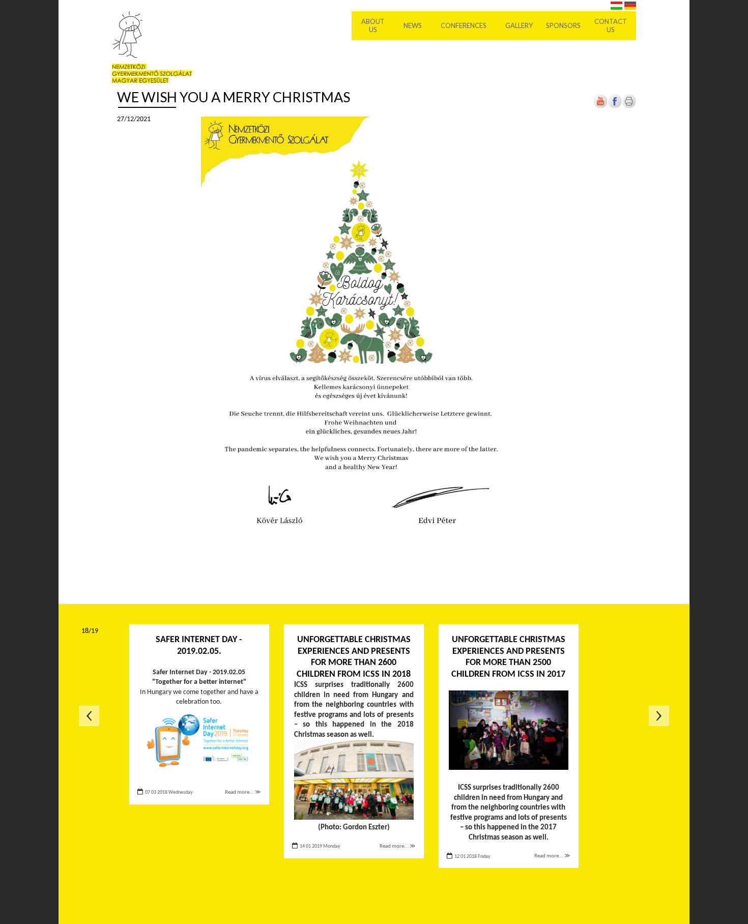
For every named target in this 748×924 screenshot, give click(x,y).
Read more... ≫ (243, 792)
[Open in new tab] (615, 106)
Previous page (89, 716)
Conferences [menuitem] (463, 25)
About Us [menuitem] (373, 25)
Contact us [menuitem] (610, 25)
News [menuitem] (413, 25)
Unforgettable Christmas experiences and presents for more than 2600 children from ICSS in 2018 (354, 657)
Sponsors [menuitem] (563, 25)
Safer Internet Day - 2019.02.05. (199, 645)
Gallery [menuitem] (519, 25)
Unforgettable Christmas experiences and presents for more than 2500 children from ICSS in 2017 (508, 657)
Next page (659, 716)
